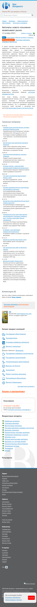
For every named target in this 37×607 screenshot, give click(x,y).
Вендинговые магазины (13, 426)
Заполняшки (5, 502)
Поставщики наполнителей (15, 357)
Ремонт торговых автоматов (16, 374)
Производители (11, 338)
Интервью (5, 536)
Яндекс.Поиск (6, 522)
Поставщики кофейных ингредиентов (19, 353)
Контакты (4, 550)
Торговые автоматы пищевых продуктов (16, 41)
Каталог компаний (7, 485)
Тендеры (4, 515)
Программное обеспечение (16, 378)
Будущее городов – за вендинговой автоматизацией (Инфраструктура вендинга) (16, 167)
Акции (4, 494)
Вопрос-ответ (6, 541)
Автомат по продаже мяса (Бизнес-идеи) (15, 240)
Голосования (8, 401)
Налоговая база (6, 532)
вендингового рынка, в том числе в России (21, 108)
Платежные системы (12, 446)
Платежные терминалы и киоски (16, 435)
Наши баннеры (6, 557)
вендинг (26, 588)
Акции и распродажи (13, 391)
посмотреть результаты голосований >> (19, 410)
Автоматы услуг (10, 437)
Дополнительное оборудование (17, 362)
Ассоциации (10, 370)
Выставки (5, 534)
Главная (4, 21)
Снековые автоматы (12, 423)
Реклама (4, 559)
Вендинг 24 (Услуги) (13, 366)
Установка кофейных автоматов (17, 342)
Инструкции (5, 487)
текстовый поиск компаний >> (26, 386)
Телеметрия (9, 448)
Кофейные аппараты (12, 421)
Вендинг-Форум (6, 506)
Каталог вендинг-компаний (13, 329)
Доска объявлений (7, 508)
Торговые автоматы (11, 304)
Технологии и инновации (20, 23)
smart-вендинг (11, 37)
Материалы (12, 21)
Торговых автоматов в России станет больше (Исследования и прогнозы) (16, 188)
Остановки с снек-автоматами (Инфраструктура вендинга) (11, 231)
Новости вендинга (22, 21)
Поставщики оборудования (16, 334)
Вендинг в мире (6, 543)
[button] (16, 297)
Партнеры (5, 555)
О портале (5, 553)
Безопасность (6, 538)
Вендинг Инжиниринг (14, 382)
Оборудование (6, 23)
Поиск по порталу (7, 520)
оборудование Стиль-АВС (24, 314)
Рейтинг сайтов (6, 513)
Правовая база (6, 529)
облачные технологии (21, 37)
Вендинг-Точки (6, 511)
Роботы (7, 451)
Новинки (4, 478)
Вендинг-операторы (13, 346)
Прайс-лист (5, 481)
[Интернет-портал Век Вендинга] (18, 5)
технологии (30, 37)
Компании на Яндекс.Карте (10, 483)
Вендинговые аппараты (12, 416)
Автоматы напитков (12, 430)
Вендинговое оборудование (10, 476)
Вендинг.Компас (7, 504)
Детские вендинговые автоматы (16, 439)
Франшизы (19, 350)
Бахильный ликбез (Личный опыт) (13, 261)
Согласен (31, 598)
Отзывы (4, 490)
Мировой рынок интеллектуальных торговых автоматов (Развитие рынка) (16, 128)
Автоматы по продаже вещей (15, 441)
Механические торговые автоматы (17, 432)
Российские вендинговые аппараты (12, 492)
